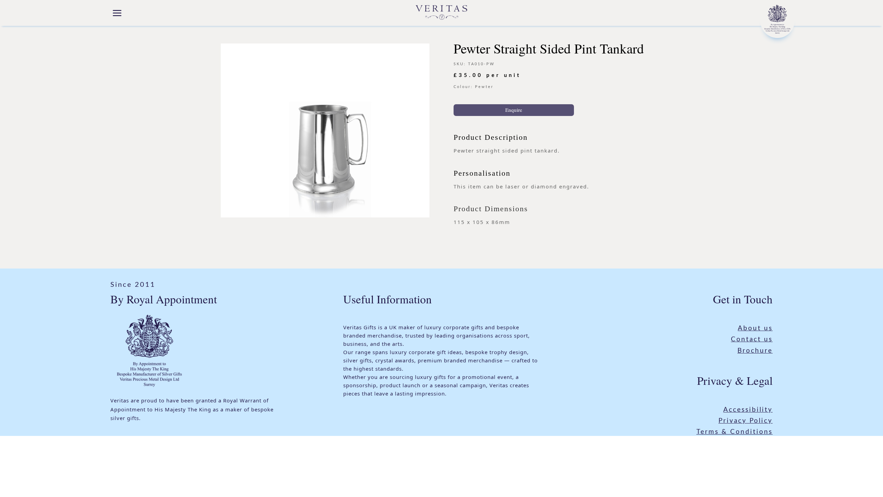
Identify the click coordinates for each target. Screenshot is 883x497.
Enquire (513, 109)
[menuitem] (117, 14)
